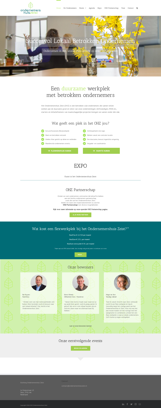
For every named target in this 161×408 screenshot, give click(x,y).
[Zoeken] (137, 7)
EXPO (80, 166)
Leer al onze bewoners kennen (80, 326)
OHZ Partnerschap (70, 205)
